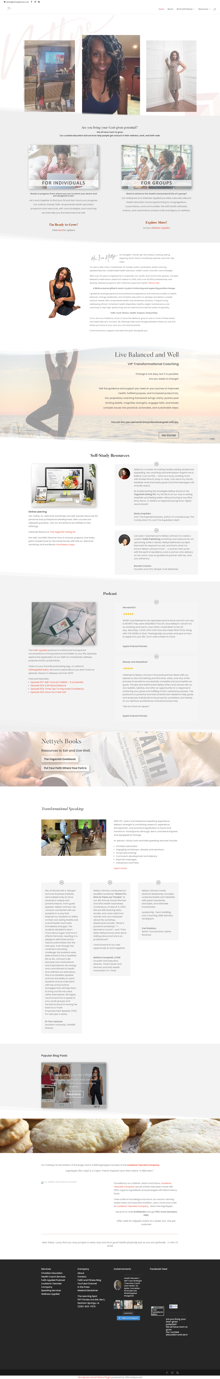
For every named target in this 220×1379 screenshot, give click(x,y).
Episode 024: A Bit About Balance (48, 685)
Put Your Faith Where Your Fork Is (65, 768)
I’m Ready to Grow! (63, 225)
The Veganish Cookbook (60, 759)
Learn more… (121, 868)
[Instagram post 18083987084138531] (128, 1304)
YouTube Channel (87, 1283)
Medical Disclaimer (88, 1290)
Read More (74, 1094)
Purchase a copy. (65, 544)
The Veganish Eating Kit (62, 531)
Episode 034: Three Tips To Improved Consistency (57, 688)
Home (161, 9)
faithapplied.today (39, 669)
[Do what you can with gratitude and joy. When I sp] (118, 1304)
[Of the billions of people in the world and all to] (138, 1304)
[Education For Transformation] (157, 1311)
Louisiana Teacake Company (143, 1165)
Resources (203, 9)
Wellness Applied (160, 227)
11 (83, 850)
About (170, 9)
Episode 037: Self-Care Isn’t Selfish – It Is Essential (57, 682)
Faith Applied (40, 650)
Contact (82, 1276)
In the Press (84, 1287)
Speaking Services (51, 1290)
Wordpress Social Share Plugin (94, 1377)
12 (85, 850)
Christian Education (52, 1273)
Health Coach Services (53, 1276)
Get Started (169, 435)
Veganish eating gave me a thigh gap (74, 1075)
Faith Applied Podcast (53, 1280)
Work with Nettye (185, 9)
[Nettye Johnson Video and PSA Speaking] (73, 855)
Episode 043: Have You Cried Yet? (48, 692)
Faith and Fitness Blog (89, 1280)
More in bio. (154, 283)
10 (81, 850)
